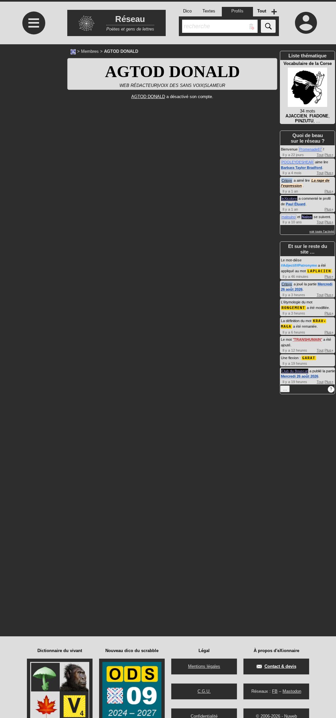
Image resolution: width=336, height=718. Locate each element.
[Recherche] (268, 26)
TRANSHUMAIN (307, 339)
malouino (289, 217)
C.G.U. (204, 691)
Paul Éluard (295, 204)
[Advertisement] (33, 205)
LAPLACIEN (319, 271)
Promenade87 (310, 149)
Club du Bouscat (295, 371)
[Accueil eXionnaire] (73, 51)
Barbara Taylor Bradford (301, 168)
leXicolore (289, 198)
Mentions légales (204, 666)
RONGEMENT (293, 308)
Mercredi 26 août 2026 (299, 376)
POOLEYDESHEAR (297, 162)
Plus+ (329, 155)
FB (275, 691)
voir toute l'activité (321, 231)
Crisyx (287, 180)
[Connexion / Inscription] (306, 22)
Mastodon (292, 691)
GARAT (308, 358)
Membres (90, 51)
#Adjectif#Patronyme (299, 265)
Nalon (307, 217)
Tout (320, 155)
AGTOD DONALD (172, 71)
